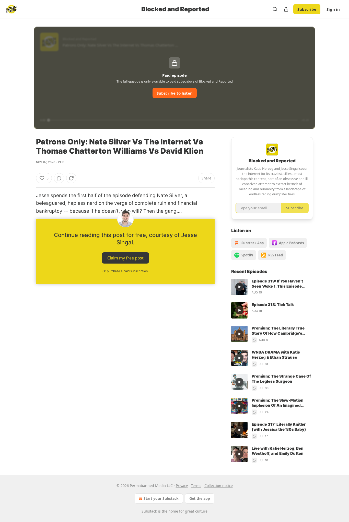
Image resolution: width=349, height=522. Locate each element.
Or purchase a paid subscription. (125, 271)
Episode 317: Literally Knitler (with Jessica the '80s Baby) (279, 427)
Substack (149, 511)
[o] (239, 287)
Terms (196, 485)
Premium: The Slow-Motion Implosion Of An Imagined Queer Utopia (278, 403)
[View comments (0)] (59, 178)
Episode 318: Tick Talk (273, 304)
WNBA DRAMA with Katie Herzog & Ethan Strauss (276, 355)
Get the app (199, 498)
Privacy (182, 485)
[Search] (275, 9)
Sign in (333, 9)
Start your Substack (161, 498)
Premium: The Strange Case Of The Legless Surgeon (281, 379)
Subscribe (306, 9)
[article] (272, 287)
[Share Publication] (286, 9)
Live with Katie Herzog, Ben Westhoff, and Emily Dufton (278, 451)
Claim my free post (125, 258)
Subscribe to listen (175, 93)
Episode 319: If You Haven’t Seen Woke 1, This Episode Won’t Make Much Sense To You (282, 284)
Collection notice (218, 485)
